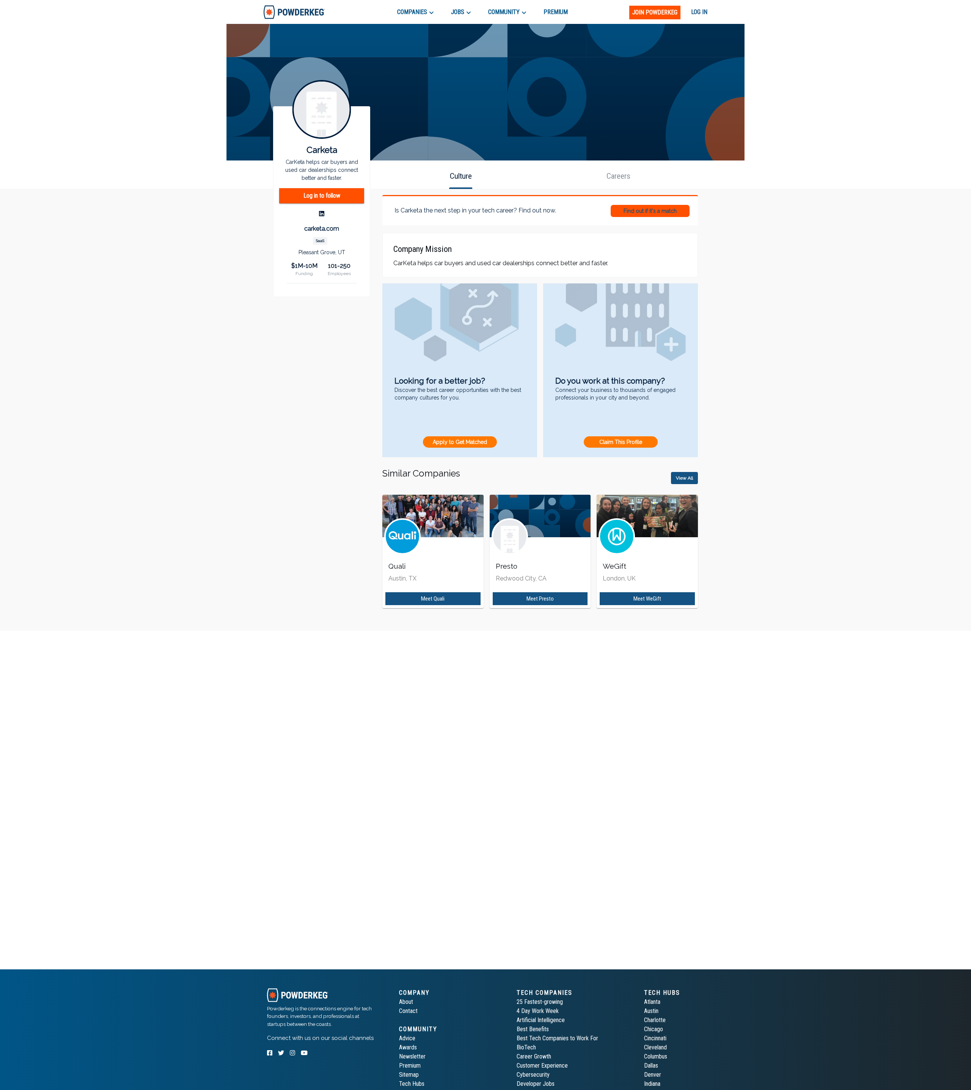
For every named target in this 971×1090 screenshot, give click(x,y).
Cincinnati (655, 1038)
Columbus (655, 1056)
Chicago (653, 1029)
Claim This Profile (620, 442)
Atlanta (652, 1001)
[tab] (294, 12)
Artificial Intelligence (541, 1020)
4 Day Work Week (538, 1011)
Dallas (651, 1065)
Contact (408, 1011)
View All (684, 478)
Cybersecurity (533, 1074)
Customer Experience (542, 1065)
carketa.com (321, 228)
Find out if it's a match (650, 211)
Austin (651, 1011)
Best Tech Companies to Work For (557, 1038)
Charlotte (655, 1020)
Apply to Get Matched (460, 442)
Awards (408, 1047)
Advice (407, 1038)
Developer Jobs (536, 1083)
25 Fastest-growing (540, 1001)
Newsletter (412, 1056)
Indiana (652, 1083)
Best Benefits (533, 1029)
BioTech (526, 1047)
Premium (410, 1065)
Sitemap (409, 1074)
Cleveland (655, 1047)
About (406, 1001)
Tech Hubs (411, 1083)
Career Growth (534, 1056)
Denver (652, 1074)
